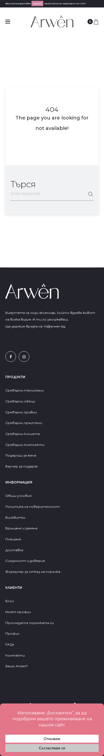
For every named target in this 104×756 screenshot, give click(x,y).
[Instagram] (24, 356)
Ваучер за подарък (21, 466)
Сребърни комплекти (24, 445)
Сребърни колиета (22, 434)
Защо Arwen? (16, 666)
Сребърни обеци (20, 401)
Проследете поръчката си (29, 623)
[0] (96, 22)
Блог (9, 601)
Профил (12, 633)
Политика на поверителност (32, 507)
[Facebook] (10, 356)
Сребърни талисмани (24, 390)
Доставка (14, 550)
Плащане (13, 539)
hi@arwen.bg (54, 326)
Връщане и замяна (21, 528)
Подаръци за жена (21, 455)
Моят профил (18, 612)
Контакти (15, 655)
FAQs (9, 644)
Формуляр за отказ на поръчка (32, 572)
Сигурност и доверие (25, 561)
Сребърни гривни (21, 412)
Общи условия (18, 496)
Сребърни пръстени (23, 423)
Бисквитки (15, 517)
